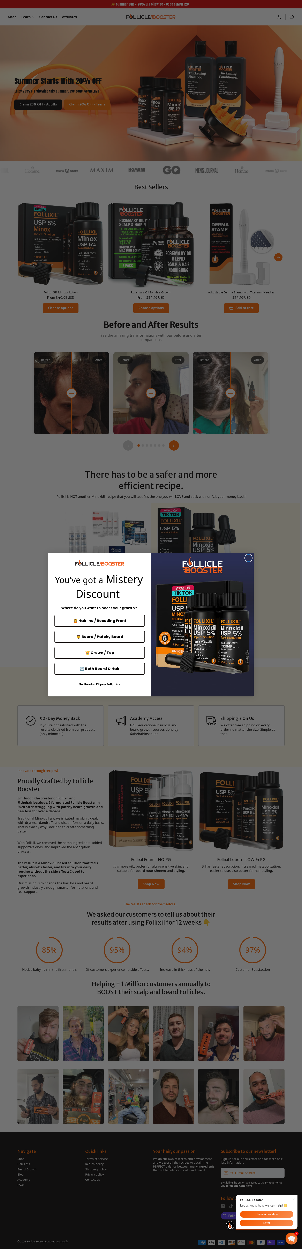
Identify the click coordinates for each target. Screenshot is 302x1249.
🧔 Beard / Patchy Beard (99, 636)
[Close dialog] (248, 558)
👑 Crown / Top (99, 652)
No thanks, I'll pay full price (100, 684)
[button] (291, 1238)
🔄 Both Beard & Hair (100, 668)
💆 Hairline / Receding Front (99, 620)
